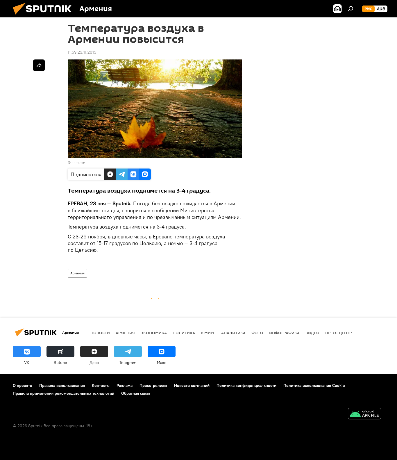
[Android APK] (364, 414)
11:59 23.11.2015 (82, 52)
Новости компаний (192, 385)
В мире (208, 332)
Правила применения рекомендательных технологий (63, 393)
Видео (312, 332)
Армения (77, 273)
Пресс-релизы (153, 385)
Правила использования (62, 385)
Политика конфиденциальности (246, 385)
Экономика (154, 332)
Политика (184, 332)
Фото (257, 332)
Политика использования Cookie (314, 385)
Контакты (101, 385)
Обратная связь (135, 393)
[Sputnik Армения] (44, 16)
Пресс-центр (338, 332)
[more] (39, 65)
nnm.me (78, 162)
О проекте (22, 385)
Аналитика (233, 332)
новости (100, 332)
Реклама (125, 385)
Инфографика (284, 332)
